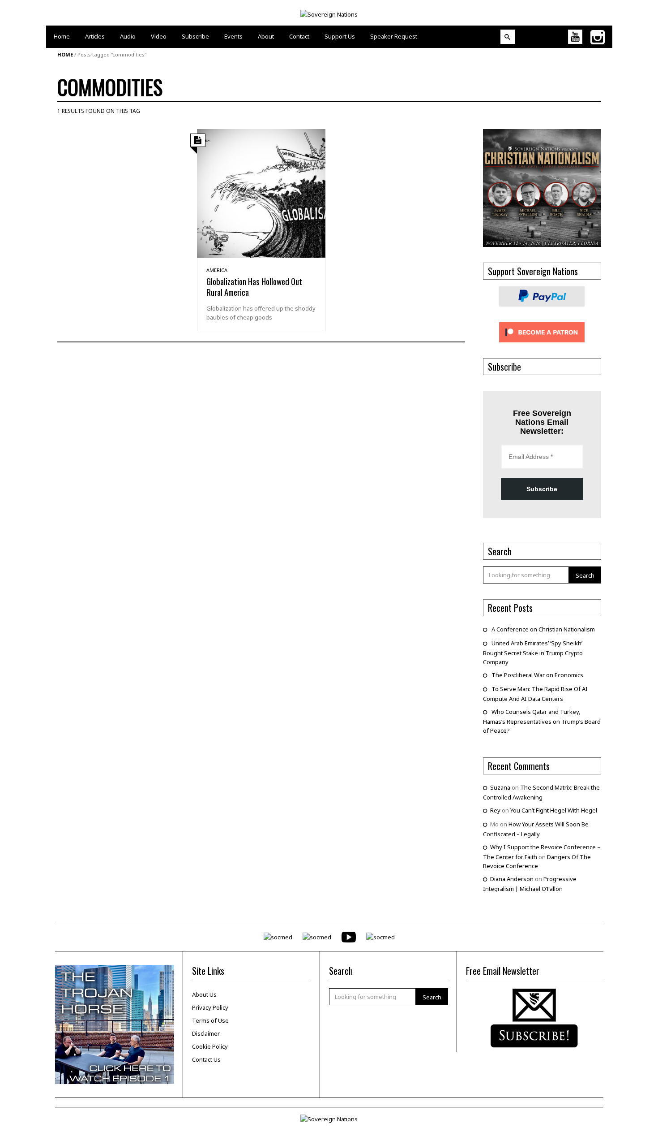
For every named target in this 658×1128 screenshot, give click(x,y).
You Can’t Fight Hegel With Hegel (553, 810)
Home (65, 54)
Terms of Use (210, 1020)
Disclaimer (206, 1033)
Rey (495, 810)
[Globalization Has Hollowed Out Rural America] (261, 193)
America (216, 270)
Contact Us (206, 1059)
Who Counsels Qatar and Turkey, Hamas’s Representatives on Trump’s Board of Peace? (542, 721)
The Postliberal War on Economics (537, 675)
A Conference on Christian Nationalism (543, 629)
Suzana (500, 787)
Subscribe (541, 489)
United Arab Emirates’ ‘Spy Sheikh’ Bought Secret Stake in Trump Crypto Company (533, 652)
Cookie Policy (210, 1046)
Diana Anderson (512, 879)
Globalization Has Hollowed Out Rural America (254, 286)
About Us (204, 994)
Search (585, 575)
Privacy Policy (210, 1007)
